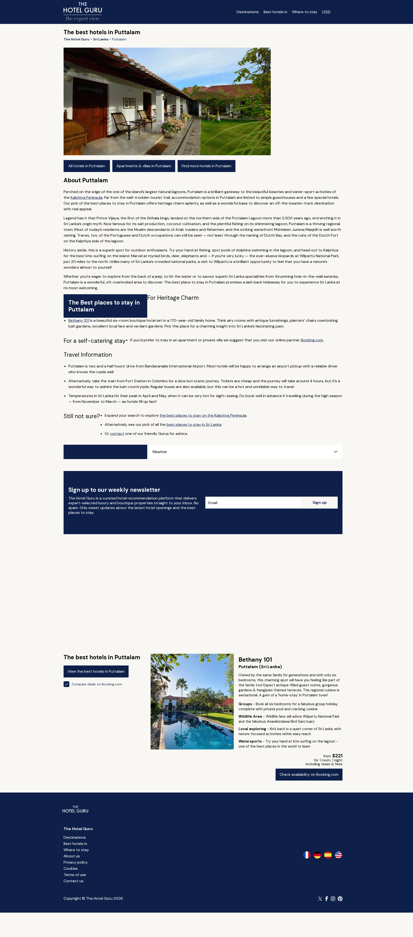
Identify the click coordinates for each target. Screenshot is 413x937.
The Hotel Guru (78, 828)
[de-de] (317, 855)
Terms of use (75, 874)
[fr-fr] (307, 855)
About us (72, 856)
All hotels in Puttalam (86, 165)
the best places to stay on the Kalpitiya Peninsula (203, 415)
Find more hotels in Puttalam (206, 165)
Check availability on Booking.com (309, 774)
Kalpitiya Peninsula (87, 197)
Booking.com (312, 340)
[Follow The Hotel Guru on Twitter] (320, 898)
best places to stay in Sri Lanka (194, 424)
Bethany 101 (78, 320)
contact (117, 433)
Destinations (248, 11)
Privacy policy (76, 862)
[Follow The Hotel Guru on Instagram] (333, 898)
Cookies (71, 868)
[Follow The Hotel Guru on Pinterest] (340, 898)
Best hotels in (275, 11)
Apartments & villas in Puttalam (143, 165)
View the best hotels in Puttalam (96, 671)
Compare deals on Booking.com (97, 684)
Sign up (320, 502)
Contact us (73, 880)
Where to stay (304, 11)
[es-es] (328, 855)
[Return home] (83, 12)
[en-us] (338, 855)
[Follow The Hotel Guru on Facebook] (326, 898)
